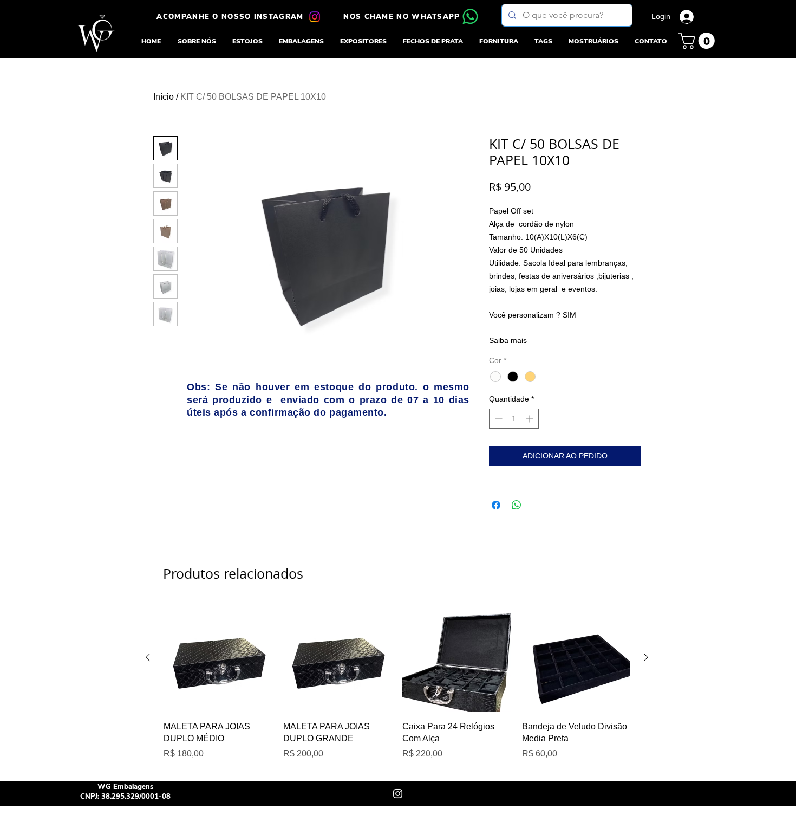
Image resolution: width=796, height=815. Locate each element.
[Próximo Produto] (646, 657)
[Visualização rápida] (218, 657)
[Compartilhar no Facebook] (496, 505)
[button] (247, 41)
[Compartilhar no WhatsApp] (516, 505)
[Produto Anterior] (147, 657)
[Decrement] (497, 418)
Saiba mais (508, 340)
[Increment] (530, 418)
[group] (397, 688)
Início (163, 96)
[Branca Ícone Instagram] (398, 793)
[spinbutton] (514, 418)
